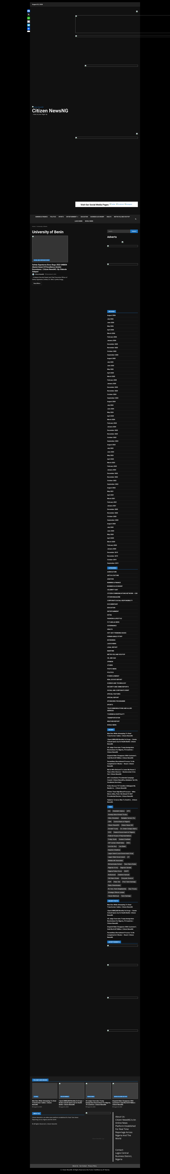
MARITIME (110, 651)
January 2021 (111, 506)
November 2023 (112, 434)
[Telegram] (28, 25)
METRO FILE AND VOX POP (122, 216)
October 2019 (111, 560)
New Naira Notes (130, 864)
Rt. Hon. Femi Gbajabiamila (117, 889)
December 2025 (112, 344)
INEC (128, 843)
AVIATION (110, 579)
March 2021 (111, 498)
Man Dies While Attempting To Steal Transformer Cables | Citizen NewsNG (45, 1091)
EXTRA (109, 615)
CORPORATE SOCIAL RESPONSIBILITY (120, 600)
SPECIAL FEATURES (113, 694)
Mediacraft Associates (115, 860)
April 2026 (110, 330)
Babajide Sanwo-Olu (128, 818)
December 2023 (112, 430)
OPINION (110, 661)
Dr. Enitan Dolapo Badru (128, 829)
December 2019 (112, 552)
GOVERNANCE (112, 626)
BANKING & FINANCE (42, 216)
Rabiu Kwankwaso (114, 885)
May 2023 (110, 455)
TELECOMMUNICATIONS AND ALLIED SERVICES (119, 709)
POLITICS (53, 216)
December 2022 (112, 473)
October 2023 (111, 437)
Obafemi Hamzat (123, 875)
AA (109, 811)
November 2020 (112, 513)
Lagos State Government (116, 857)
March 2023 (111, 462)
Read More (37, 283)
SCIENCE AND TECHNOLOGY (116, 683)
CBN (109, 821)
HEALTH (109, 216)
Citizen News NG (127, 825)
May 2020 (110, 534)
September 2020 (112, 520)
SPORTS (61, 216)
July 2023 (110, 448)
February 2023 (112, 466)
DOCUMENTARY (112, 604)
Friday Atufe (112, 839)
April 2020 (110, 538)
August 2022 (111, 488)
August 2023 (111, 445)
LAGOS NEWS (78, 221)
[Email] (28, 21)
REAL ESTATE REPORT (114, 679)
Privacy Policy (92, 1166)
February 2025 (112, 380)
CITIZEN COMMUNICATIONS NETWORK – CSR (122, 593)
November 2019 (112, 556)
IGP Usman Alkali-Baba (116, 843)
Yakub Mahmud (113, 896)
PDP (109, 882)
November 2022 (112, 477)
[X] (28, 14)
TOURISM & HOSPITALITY (115, 714)
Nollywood (111, 875)
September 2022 (112, 484)
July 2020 (110, 527)
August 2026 (111, 315)
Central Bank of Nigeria (122, 821)
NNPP (126, 871)
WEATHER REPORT (113, 721)
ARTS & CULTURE (113, 575)
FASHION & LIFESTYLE (114, 618)
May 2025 (110, 369)
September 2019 (112, 563)
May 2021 (110, 491)
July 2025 (110, 362)
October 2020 (111, 516)
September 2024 (112, 398)
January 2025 (111, 383)
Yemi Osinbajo (126, 896)
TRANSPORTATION (113, 718)
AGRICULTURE (112, 572)
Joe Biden (122, 846)
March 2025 (111, 376)
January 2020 (111, 549)
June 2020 (110, 531)
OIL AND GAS (111, 658)
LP (128, 857)
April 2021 (110, 495)
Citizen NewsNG (50, 111)
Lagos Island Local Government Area (120, 853)
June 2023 (110, 452)
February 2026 (112, 337)
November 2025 (112, 348)
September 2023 (112, 441)
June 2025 (110, 365)
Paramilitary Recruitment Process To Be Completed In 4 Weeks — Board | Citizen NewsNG (120, 764)
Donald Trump (113, 829)
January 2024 (111, 427)
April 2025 (110, 373)
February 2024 (112, 423)
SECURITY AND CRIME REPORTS (118, 687)
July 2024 (110, 405)
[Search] (135, 219)
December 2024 (112, 387)
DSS (109, 832)
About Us (75, 1166)
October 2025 (111, 351)
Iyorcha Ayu (112, 846)
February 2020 (112, 545)
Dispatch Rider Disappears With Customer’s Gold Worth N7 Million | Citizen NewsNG (125, 1091)
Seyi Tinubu (133, 889)
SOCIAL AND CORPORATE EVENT (41, 260)
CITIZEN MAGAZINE (113, 597)
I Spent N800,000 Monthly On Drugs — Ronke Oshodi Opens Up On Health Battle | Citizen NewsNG (122, 742)
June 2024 (110, 409)
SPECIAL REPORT (113, 697)
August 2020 (111, 524)
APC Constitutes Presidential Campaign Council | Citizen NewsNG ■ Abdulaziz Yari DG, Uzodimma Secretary (122, 780)
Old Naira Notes (113, 878)
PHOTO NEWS (111, 669)
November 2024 (112, 391)
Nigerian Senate (125, 867)
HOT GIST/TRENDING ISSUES (116, 633)
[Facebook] (28, 11)
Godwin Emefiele (124, 839)
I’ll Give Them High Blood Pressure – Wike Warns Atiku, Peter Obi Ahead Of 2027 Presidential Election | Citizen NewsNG (121, 794)
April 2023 (110, 459)
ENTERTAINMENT (71, 216)
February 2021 (112, 502)
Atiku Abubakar (113, 818)
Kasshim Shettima (114, 850)
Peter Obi (117, 882)
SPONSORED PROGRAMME (116, 701)
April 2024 (110, 416)
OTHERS (110, 665)
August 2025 (111, 358)
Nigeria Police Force (115, 871)
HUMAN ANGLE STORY (114, 636)
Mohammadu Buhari (115, 864)
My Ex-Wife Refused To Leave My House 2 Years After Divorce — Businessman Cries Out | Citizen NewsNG (121, 772)
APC (128, 811)
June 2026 (110, 322)
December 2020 (112, 509)
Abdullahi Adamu (118, 811)
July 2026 (110, 319)
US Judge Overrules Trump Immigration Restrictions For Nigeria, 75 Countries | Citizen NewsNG (120, 750)
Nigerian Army (113, 867)
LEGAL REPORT (112, 647)
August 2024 (111, 401)
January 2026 (111, 340)
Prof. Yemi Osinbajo (129, 882)
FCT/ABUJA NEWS (113, 622)
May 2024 (110, 412)
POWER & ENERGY (113, 676)
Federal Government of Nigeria (124, 832)
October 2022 (111, 480)
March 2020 (111, 542)
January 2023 (111, 470)
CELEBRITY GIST (112, 590)
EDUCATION (84, 216)
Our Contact (83, 1166)
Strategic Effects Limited (116, 892)
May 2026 (110, 326)
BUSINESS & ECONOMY (97, 216)
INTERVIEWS (111, 640)
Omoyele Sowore (127, 878)
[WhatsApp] (28, 18)
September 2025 (112, 355)
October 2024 (111, 394)
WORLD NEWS (89, 221)
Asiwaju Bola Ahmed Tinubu (117, 814)
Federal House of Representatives (119, 836)
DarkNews (97, 1170)
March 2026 (111, 333)
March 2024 (111, 419)
